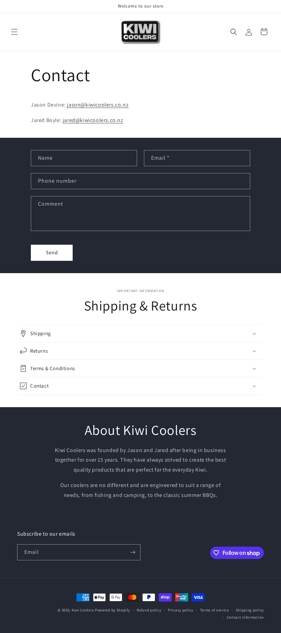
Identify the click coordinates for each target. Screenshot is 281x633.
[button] (14, 31)
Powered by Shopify (112, 610)
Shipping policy (250, 610)
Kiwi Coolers (83, 610)
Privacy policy (180, 610)
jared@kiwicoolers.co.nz (93, 120)
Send (52, 252)
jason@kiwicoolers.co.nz (98, 104)
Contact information (245, 617)
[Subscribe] (132, 552)
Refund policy (149, 610)
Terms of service (214, 610)
